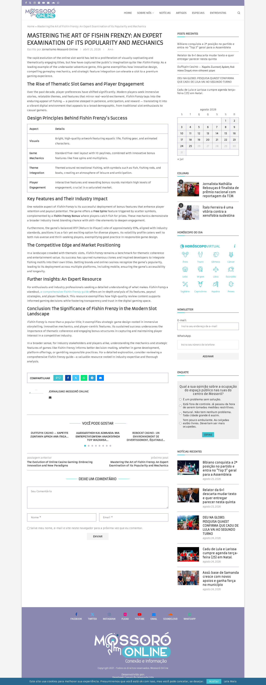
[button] (32, 439)
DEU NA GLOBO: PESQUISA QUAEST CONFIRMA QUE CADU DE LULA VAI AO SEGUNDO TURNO (205, 80)
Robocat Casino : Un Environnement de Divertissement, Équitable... (146, 436)
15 (225, 133)
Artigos (181, 12)
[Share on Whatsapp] (84, 378)
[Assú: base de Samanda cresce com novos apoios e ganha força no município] (188, 578)
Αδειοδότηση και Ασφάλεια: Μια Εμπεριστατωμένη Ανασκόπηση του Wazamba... (98, 436)
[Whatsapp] (58, 3)
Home (128, 12)
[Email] (48, 3)
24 (181, 146)
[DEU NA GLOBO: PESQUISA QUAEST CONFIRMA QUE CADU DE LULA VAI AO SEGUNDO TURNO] (188, 522)
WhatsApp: (184, 336)
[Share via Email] (100, 378)
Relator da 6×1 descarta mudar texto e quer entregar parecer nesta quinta (205, 57)
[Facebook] (26, 3)
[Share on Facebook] (68, 378)
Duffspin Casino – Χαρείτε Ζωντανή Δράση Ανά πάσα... (49, 434)
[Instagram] (35, 3)
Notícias (165, 12)
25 (190, 146)
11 (190, 133)
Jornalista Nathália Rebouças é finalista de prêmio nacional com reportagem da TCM (221, 190)
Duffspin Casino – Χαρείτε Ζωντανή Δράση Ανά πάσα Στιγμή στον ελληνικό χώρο (205, 68)
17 (182, 139)
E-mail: (182, 320)
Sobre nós (144, 12)
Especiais (198, 12)
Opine (208, 434)
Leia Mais (230, 681)
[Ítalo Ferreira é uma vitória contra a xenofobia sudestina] (188, 212)
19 (199, 139)
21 (217, 139)
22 (225, 139)
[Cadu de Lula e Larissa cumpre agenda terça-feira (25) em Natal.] (188, 554)
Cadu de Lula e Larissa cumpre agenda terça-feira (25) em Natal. (220, 553)
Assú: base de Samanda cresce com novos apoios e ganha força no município (221, 579)
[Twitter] (30, 3)
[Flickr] (39, 3)
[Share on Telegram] (92, 378)
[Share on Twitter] (75, 378)
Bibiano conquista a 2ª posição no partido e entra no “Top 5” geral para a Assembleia (205, 45)
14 (217, 133)
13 (208, 133)
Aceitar (214, 681)
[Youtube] (43, 3)
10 (181, 133)
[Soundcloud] (53, 3)
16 (234, 133)
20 (208, 139)
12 (199, 133)
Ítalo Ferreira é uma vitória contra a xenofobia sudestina (219, 211)
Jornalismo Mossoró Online (60, 49)
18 (190, 139)
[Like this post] (59, 378)
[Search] (239, 13)
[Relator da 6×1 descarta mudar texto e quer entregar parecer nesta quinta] (188, 495)
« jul (180, 159)
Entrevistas (218, 12)
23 (234, 139)
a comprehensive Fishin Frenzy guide (64, 291)
